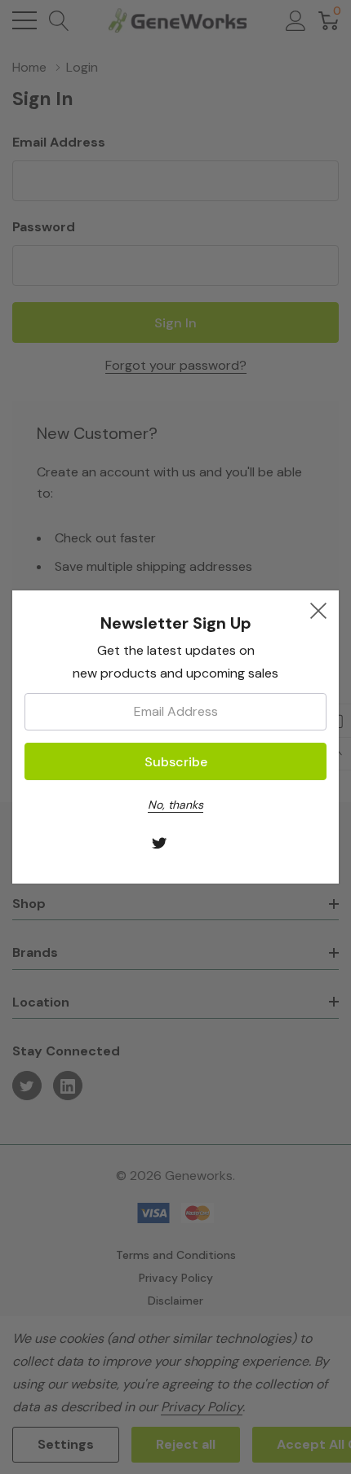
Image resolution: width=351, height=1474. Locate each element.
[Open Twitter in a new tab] (159, 844)
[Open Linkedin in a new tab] (192, 844)
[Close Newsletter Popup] (318, 611)
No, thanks (175, 804)
